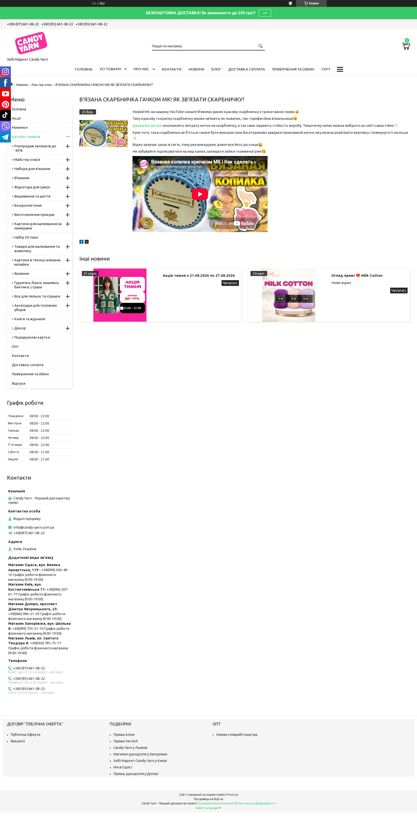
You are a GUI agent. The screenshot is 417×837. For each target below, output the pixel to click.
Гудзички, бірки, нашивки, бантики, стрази (36, 285)
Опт (15, 346)
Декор (20, 328)
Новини (196, 69)
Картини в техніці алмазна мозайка (37, 262)
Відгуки (18, 383)
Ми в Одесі (122, 767)
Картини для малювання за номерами (38, 226)
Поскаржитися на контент (216, 803)
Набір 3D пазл (26, 237)
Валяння (21, 273)
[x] (87, 242)
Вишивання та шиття (32, 196)
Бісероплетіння (28, 205)
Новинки (20, 127)
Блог (216, 69)
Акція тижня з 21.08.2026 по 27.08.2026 (199, 275)
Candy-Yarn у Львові (130, 747)
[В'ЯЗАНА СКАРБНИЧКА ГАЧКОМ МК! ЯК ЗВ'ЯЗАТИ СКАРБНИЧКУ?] (103, 133)
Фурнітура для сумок (32, 187)
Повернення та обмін (293, 69)
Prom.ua (232, 794)
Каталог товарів (26, 137)
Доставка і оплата (246, 69)
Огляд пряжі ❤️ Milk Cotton (356, 275)
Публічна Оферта (25, 734)
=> (265, 13)
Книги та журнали (29, 319)
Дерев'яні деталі (147, 125)
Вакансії (18, 741)
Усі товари (110, 69)
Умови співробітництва (236, 734)
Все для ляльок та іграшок (37, 296)
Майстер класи (27, 159)
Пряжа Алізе (124, 734)
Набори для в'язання (32, 169)
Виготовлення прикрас (34, 215)
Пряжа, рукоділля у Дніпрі (135, 774)
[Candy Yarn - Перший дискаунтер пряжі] (31, 42)
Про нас (141, 69)
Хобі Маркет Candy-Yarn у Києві (140, 761)
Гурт (325, 69)
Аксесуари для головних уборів (35, 307)
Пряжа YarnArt (125, 741)
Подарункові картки (32, 337)
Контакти (171, 69)
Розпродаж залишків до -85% (35, 148)
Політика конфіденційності (256, 803)
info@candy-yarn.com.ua (33, 527)
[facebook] (81, 242)
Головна (83, 69)
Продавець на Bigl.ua (208, 799)
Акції (16, 118)
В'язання (21, 178)
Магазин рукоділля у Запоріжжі (140, 754)
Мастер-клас (42, 85)
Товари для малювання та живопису (37, 248)
